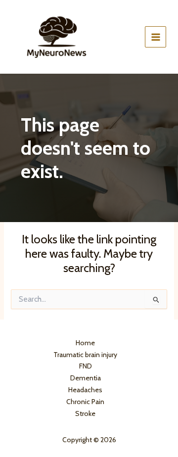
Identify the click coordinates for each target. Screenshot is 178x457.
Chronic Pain (85, 401)
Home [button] (85, 342)
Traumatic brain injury (85, 354)
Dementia (85, 377)
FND (85, 366)
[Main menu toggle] (155, 36)
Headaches (85, 389)
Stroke (85, 413)
